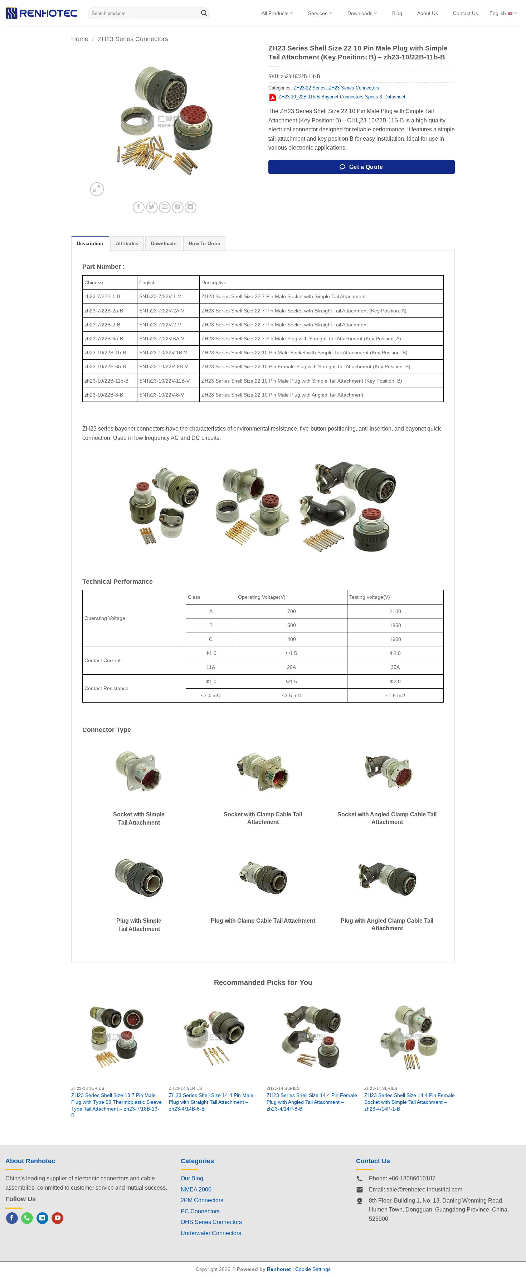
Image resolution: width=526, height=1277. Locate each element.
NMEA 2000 (196, 1189)
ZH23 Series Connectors (133, 39)
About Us (427, 13)
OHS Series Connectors (211, 1222)
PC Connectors (200, 1211)
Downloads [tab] (163, 243)
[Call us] (27, 1218)
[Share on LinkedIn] (190, 207)
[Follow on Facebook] (12, 1218)
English (498, 13)
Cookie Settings (313, 1269)
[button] (97, 189)
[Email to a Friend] (165, 207)
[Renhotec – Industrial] (41, 13)
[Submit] (204, 13)
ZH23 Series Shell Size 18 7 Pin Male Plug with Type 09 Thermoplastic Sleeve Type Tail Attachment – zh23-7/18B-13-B (116, 1105)
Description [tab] (90, 243)
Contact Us (465, 13)
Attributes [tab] (127, 243)
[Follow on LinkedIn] (42, 1218)
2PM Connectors (202, 1200)
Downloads (359, 13)
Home (79, 39)
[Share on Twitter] (152, 207)
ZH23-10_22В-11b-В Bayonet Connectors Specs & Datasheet (341, 96)
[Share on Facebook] (139, 207)
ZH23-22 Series (309, 88)
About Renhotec (30, 1161)
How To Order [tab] (204, 243)
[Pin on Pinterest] (178, 207)
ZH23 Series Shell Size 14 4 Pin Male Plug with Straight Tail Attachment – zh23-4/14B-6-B (211, 1101)
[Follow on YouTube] (57, 1218)
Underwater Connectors (211, 1233)
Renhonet (279, 1269)
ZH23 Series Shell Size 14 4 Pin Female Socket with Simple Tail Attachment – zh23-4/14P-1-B (409, 1101)
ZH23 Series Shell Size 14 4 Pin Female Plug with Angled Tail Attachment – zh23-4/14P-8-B (312, 1101)
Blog (397, 13)
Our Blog (192, 1178)
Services (317, 13)
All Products (275, 13)
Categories (197, 1161)
